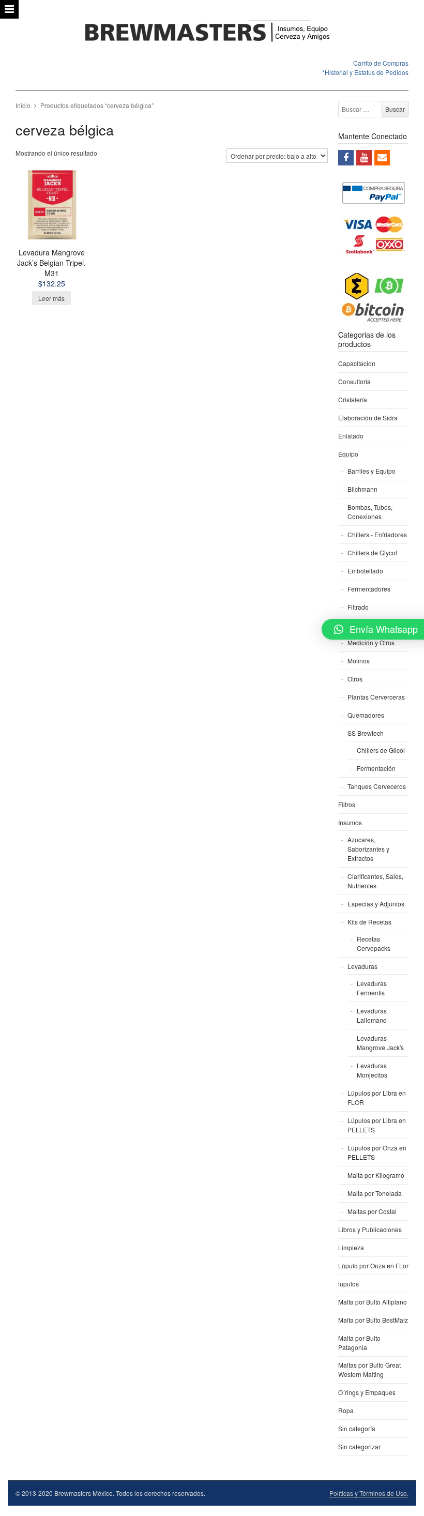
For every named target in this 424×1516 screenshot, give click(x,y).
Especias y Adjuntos (375, 903)
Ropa (346, 1410)
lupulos (348, 1283)
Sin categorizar (359, 1446)
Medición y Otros (371, 642)
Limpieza (351, 1247)
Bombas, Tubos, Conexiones (369, 512)
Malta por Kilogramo (375, 1175)
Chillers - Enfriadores (377, 534)
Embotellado (365, 570)
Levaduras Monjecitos (372, 1070)
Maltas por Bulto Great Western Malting (369, 1369)
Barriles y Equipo (371, 470)
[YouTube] (364, 157)
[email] (382, 157)
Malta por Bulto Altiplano (372, 1301)
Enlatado (351, 435)
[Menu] (9, 9)
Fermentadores (368, 588)
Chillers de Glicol (381, 750)
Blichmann (362, 488)
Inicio (23, 105)
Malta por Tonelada (374, 1193)
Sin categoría (356, 1428)
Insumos (350, 822)
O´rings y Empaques (367, 1392)
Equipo (348, 453)
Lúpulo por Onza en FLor (373, 1265)
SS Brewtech (365, 733)
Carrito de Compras (380, 62)
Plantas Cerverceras (376, 696)
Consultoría (354, 381)
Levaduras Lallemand (372, 1015)
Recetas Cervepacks (373, 943)
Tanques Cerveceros (376, 786)
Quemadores (365, 714)
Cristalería (352, 399)
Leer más (51, 298)
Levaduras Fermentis (372, 988)
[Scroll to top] (404, 1501)
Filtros (346, 804)
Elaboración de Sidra (368, 417)
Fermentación (376, 768)
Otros (354, 678)
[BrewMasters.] (212, 32)
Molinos (358, 660)
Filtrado (358, 606)
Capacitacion (356, 363)
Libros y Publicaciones (370, 1229)
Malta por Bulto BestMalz (373, 1319)
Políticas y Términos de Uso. (368, 1493)
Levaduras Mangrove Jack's (380, 1043)
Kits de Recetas (369, 921)
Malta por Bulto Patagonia (359, 1342)
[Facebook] (346, 157)
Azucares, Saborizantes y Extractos (368, 848)
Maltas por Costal (372, 1211)
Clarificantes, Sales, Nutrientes (375, 881)
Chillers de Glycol (372, 552)
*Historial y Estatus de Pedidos (365, 72)
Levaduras (362, 966)
